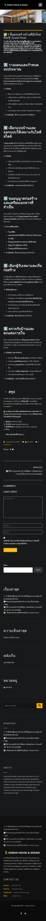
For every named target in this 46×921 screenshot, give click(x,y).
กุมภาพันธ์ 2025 (9, 662)
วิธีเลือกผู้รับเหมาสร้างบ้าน (23, 316)
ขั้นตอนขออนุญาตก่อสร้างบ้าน (25, 253)
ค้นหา (6, 565)
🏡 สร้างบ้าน (29, 442)
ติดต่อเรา (21, 434)
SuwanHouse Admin (13, 442)
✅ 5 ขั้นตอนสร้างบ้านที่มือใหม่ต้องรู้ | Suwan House (21, 613)
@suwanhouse (17, 889)
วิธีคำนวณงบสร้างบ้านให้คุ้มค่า (25, 115)
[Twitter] (13, 449)
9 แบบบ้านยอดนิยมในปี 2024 (24, 185)
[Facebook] (10, 449)
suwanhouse (16, 896)
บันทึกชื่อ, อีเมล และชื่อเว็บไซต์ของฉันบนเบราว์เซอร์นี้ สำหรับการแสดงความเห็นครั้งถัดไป (21, 542)
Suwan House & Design (21, 892)
